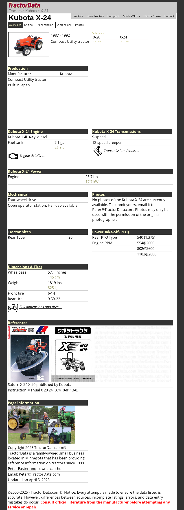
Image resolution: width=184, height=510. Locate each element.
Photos (79, 25)
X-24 (44, 11)
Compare (113, 16)
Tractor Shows (152, 16)
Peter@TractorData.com (112, 209)
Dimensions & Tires (25, 266)
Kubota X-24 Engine (25, 131)
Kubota (31, 11)
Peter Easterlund (22, 468)
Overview (15, 25)
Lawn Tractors (95, 16)
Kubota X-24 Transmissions (116, 131)
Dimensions (64, 25)
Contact (169, 16)
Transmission (44, 25)
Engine (28, 25)
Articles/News (131, 16)
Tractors (15, 11)
